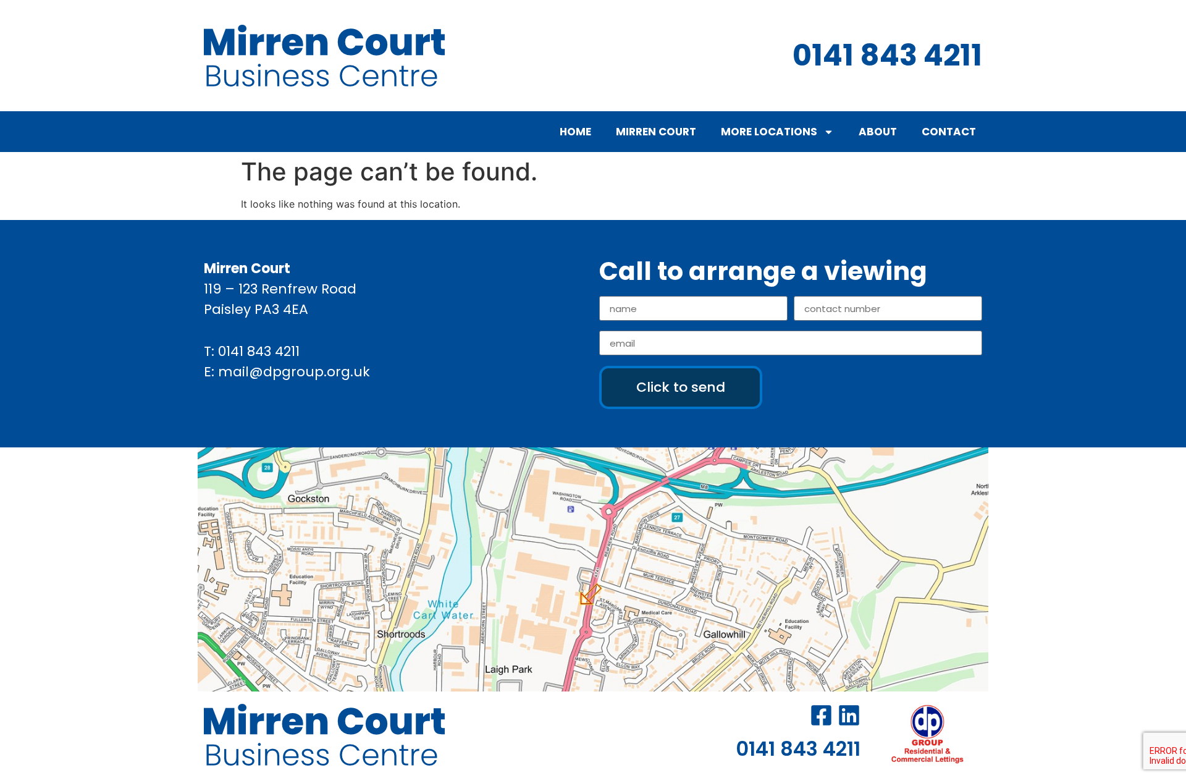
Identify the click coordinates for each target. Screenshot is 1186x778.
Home (575, 131)
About (878, 131)
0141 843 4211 (259, 351)
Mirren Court (656, 131)
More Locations (769, 131)
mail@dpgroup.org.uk (294, 371)
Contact (949, 131)
